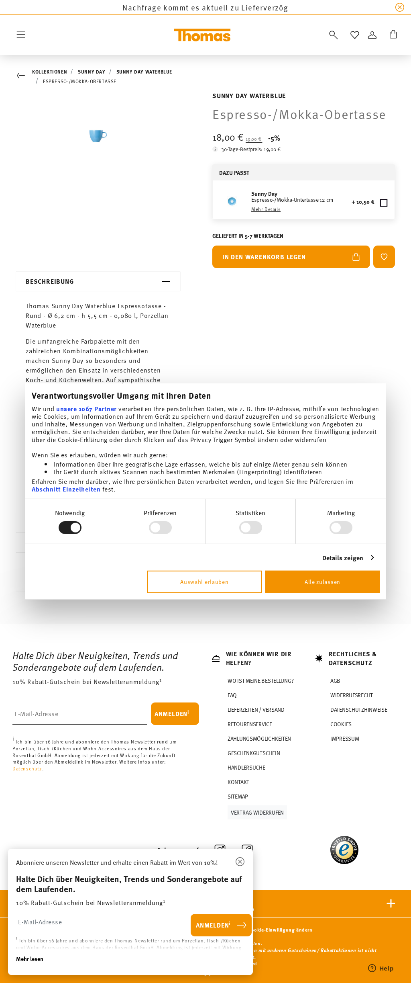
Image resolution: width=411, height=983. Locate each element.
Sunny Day (91, 71)
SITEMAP (238, 796)
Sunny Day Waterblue (144, 71)
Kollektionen (49, 71)
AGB (335, 680)
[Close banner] (400, 7)
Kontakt (238, 782)
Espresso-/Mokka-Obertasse (79, 81)
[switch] (160, 527)
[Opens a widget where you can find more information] (381, 969)
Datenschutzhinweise (358, 709)
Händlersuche (246, 767)
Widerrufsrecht (351, 695)
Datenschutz (27, 768)
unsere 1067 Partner (86, 408)
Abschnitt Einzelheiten (66, 489)
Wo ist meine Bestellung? (260, 680)
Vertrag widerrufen (257, 812)
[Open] (332, 35)
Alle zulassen (322, 582)
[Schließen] (240, 862)
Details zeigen (342, 557)
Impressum (344, 738)
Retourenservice (250, 724)
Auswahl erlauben (204, 582)
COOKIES (341, 724)
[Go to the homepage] (202, 35)
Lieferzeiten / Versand (256, 709)
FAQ (232, 695)
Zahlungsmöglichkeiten (259, 738)
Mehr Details (266, 209)
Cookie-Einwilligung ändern (280, 929)
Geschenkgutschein (254, 753)
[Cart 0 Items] (391, 35)
